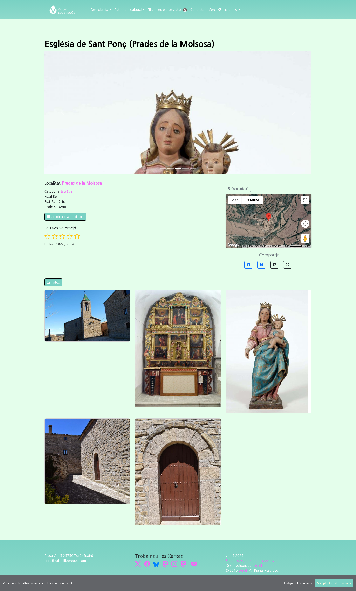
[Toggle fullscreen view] (305, 200)
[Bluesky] (261, 265)
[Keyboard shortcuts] (244, 246)
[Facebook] (248, 265)
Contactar (198, 9)
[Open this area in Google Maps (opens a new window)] (233, 245)
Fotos (55, 282)
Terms (307, 246)
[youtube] (194, 564)
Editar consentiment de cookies (250, 560)
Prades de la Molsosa (82, 183)
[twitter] (138, 564)
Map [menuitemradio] (234, 200)
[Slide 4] (193, 168)
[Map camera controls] (305, 224)
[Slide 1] (170, 168)
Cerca (213, 9)
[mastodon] (183, 564)
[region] (178, 583)
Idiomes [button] (231, 9)
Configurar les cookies (297, 583)
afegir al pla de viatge (67, 216)
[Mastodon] (274, 265)
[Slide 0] (163, 168)
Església (66, 191)
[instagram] (174, 564)
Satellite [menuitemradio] (252, 200)
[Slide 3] (185, 168)
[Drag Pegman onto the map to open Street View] (305, 238)
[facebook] (147, 564)
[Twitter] (287, 265)
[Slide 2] (178, 168)
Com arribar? (240, 188)
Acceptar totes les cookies (334, 583)
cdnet (258, 565)
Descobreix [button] (100, 9)
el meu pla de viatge (168, 9)
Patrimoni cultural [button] (128, 9)
